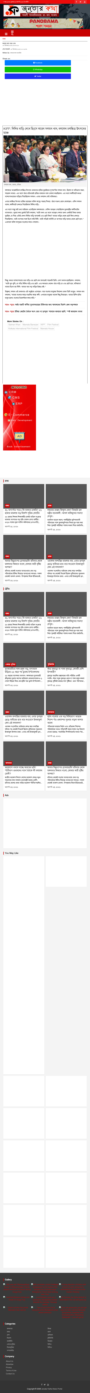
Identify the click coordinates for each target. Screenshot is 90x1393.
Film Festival (52, 324)
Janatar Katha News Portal (51, 1389)
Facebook (38, 63)
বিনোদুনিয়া (10, 1347)
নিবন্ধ (49, 1328)
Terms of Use (11, 1370)
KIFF (43, 324)
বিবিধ (49, 1344)
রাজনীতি (9, 1341)
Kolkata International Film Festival (23, 328)
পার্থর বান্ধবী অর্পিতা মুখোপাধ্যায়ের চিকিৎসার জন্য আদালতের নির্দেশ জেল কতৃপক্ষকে (46, 304)
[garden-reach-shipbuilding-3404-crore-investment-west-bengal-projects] (66, 703)
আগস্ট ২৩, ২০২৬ (11, 580)
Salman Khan (14, 324)
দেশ (8, 1335)
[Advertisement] (45, 108)
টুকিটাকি (51, 664)
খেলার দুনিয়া (10, 664)
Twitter (38, 76)
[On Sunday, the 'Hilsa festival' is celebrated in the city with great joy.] (73, 1298)
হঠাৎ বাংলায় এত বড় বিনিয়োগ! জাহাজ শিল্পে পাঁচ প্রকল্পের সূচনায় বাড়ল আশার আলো (65, 719)
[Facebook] (76, 2)
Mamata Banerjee (30, 324)
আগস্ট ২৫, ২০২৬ (11, 526)
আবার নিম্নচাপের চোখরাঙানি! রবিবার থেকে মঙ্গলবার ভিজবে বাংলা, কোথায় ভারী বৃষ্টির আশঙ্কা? (23, 564)
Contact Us (10, 1374)
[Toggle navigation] (6, 34)
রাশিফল (50, 1335)
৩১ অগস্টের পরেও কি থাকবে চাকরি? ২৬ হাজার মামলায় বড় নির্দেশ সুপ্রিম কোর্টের (23, 512)
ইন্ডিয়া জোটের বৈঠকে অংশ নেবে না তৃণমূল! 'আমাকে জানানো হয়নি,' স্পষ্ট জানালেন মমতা (48, 311)
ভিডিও (50, 1347)
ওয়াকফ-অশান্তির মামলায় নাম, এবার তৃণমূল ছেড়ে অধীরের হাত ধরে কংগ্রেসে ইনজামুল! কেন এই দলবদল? (66, 564)
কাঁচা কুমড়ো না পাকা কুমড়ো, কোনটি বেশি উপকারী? (65, 670)
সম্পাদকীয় (10, 1350)
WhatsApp (38, 69)
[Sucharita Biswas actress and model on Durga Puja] (17, 1298)
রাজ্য (4, 39)
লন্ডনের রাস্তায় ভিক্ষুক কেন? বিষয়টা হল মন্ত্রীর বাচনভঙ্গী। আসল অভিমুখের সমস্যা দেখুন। (65, 513)
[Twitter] (80, 2)
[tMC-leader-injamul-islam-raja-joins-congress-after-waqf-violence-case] (66, 547)
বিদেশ (9, 1338)
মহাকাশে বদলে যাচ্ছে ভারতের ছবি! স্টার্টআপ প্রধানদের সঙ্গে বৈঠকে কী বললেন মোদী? (23, 770)
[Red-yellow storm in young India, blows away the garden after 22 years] (23, 655)
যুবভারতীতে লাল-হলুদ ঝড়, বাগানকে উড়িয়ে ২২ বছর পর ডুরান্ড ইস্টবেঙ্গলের (22, 670)
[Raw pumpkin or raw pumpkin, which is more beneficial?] (66, 655)
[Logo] (31, 7)
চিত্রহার (50, 1341)
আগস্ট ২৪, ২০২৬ (53, 529)
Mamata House (47, 328)
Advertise (9, 1364)
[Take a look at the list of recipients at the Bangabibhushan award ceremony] (45, 1310)
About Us (9, 1361)
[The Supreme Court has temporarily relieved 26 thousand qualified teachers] (23, 496)
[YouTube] (85, 2)
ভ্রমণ (49, 1332)
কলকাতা (51, 712)
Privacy (9, 1367)
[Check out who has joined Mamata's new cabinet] (17, 1308)
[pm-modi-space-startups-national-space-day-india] (23, 753)
